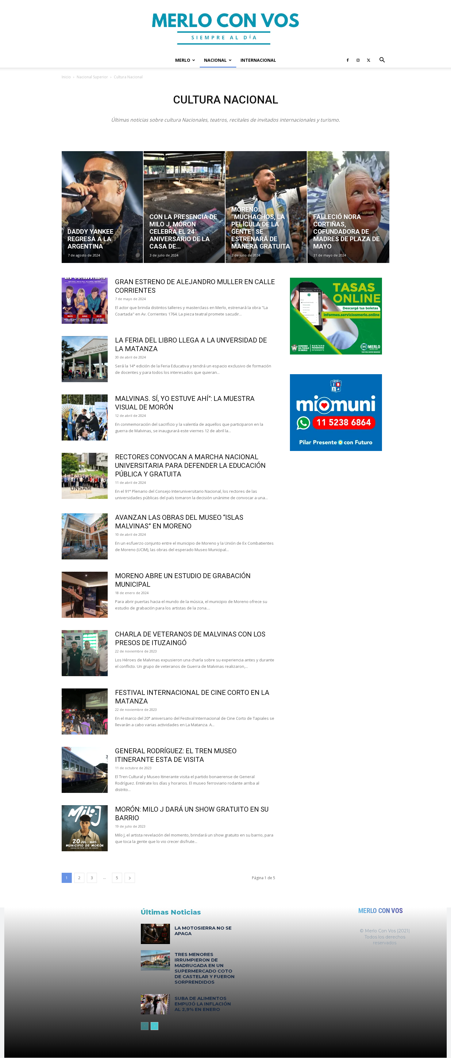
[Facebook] (347, 60)
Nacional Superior (92, 77)
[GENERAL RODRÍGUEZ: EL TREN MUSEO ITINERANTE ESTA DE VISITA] (85, 770)
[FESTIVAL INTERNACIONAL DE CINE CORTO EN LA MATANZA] (85, 711)
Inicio (66, 77)
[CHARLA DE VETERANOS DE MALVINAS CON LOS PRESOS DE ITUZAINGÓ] (85, 653)
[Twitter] (368, 60)
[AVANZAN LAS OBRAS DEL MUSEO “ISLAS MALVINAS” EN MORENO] (85, 536)
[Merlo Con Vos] (225, 26)
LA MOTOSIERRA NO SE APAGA (203, 930)
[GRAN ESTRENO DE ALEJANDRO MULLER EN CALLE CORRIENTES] (85, 301)
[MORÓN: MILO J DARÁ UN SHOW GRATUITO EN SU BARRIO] (85, 828)
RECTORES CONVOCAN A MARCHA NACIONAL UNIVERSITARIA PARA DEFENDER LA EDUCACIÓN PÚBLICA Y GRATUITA (190, 465)
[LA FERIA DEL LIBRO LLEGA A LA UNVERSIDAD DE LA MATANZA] (85, 359)
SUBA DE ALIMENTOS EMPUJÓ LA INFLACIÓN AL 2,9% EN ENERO (203, 1003)
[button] (382, 61)
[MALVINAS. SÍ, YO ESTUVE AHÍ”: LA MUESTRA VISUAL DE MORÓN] (85, 417)
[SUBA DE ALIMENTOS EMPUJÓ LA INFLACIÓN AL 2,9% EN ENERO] (155, 1004)
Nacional (215, 60)
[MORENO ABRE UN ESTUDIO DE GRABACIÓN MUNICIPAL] (85, 595)
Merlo (182, 60)
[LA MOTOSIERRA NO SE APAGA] (155, 934)
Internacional (258, 60)
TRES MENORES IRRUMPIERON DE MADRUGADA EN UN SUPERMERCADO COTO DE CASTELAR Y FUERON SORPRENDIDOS (205, 968)
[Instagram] (358, 60)
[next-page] (130, 878)
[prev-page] (144, 1026)
